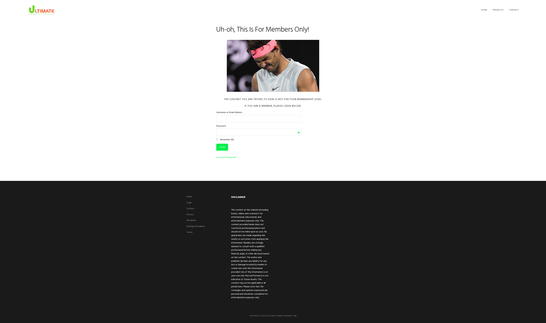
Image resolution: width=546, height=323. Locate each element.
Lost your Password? (226, 157)
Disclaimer (191, 220)
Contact (191, 209)
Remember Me (227, 140)
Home (189, 197)
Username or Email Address (229, 112)
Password (221, 126)
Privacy (190, 214)
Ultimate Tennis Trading (41, 9)
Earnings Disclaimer (196, 226)
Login (189, 203)
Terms (190, 232)
